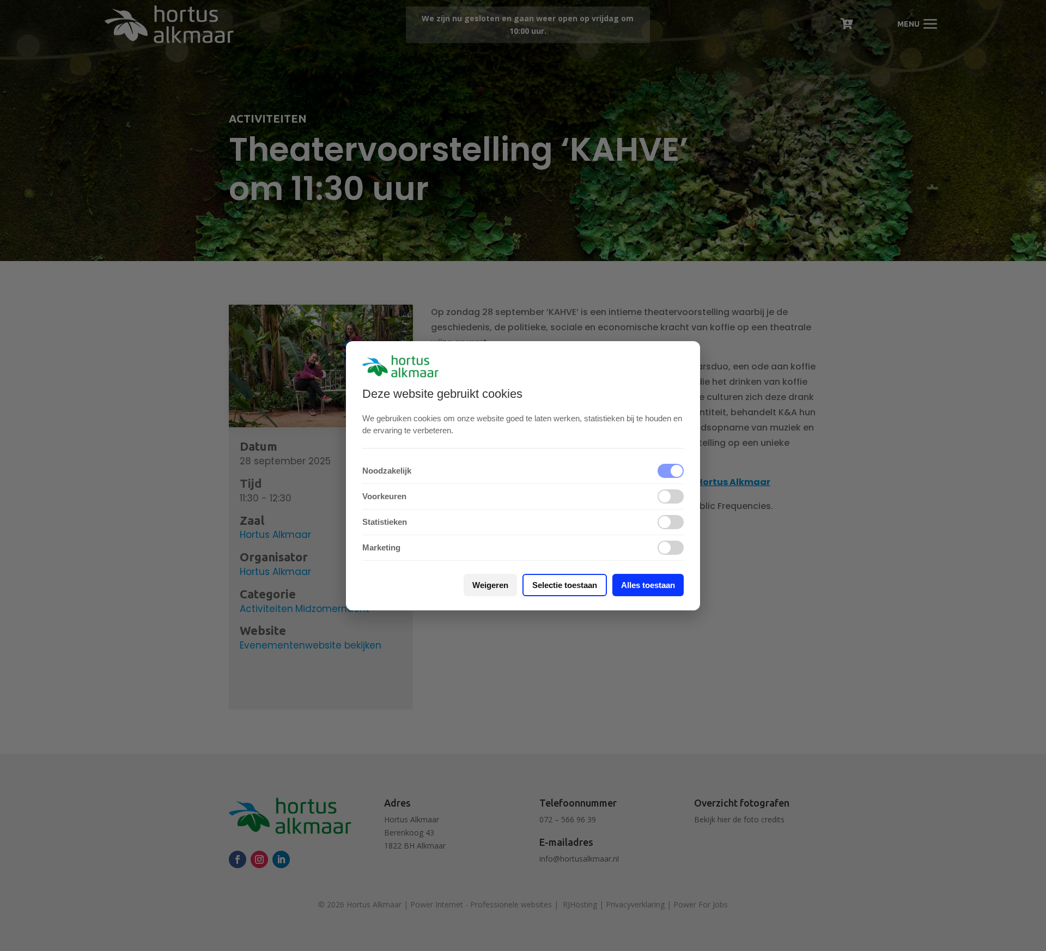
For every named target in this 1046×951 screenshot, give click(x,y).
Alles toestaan (648, 585)
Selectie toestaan (564, 585)
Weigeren (490, 585)
